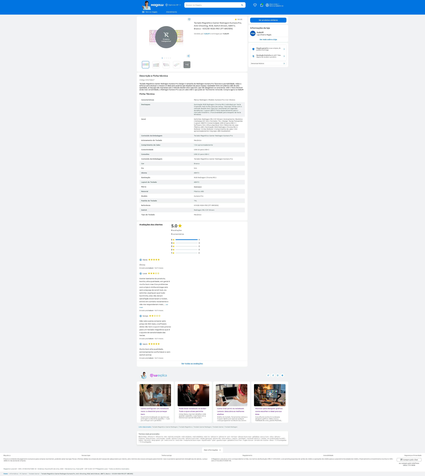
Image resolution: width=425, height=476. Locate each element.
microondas (161, 438)
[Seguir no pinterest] (282, 375)
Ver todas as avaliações (192, 364)
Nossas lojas (86, 455)
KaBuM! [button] (207, 34)
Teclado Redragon (231, 427)
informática (14, 474)
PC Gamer (23, 474)
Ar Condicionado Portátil (276, 438)
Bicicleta (147, 440)
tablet (141, 440)
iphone (277, 437)
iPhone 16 (159, 437)
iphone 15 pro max (192, 438)
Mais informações (211, 450)
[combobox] (215, 5)
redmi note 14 (169, 440)
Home (6, 474)
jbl (162, 440)
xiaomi (234, 438)
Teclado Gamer (218, 427)
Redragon (198, 187)
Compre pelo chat (410, 460)
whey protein (150, 438)
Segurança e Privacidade (412, 455)
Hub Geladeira (198, 437)
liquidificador (206, 440)
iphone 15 (214, 437)
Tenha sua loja (166, 455)
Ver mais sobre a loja (268, 39)
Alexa (271, 440)
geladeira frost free (235, 440)
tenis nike (179, 440)
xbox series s (226, 438)
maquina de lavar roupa (192, 440)
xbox (271, 437)
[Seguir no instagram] (278, 375)
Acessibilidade (328, 455)
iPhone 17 (151, 437)
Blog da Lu (7, 455)
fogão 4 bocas (248, 440)
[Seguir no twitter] (268, 375)
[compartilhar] (188, 56)
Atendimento (171, 12)
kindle (168, 438)
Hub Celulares (186, 437)
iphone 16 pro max (244, 437)
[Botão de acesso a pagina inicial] (152, 5)
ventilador (242, 438)
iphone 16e (217, 438)
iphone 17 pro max (178, 438)
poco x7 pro (265, 437)
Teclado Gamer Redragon (202, 427)
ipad (213, 440)
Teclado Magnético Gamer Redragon (165, 427)
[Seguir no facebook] (273, 375)
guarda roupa (221, 440)
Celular (263, 438)
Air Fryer (234, 437)
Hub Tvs (207, 437)
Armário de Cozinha (261, 440)
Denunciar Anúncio (257, 63)
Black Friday (143, 437)
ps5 (228, 437)
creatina (142, 438)
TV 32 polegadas (145, 442)
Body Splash (156, 440)
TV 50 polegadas (280, 440)
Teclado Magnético (185, 427)
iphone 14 (222, 437)
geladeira (256, 437)
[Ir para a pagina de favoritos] (255, 5)
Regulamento (247, 455)
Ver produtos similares (268, 20)
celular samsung (206, 438)
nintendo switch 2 (253, 438)
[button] (242, 5)
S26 (165, 437)
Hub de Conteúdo (174, 437)
